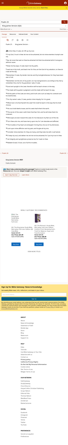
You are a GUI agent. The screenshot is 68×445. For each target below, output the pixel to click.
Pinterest (24, 417)
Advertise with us (26, 355)
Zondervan (24, 401)
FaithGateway (25, 381)
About (23, 321)
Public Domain (10, 163)
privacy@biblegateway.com (9, 309)
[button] (65, 3)
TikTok (23, 420)
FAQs (22, 347)
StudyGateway (25, 383)
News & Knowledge (27, 323)
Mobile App (24, 328)
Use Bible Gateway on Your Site (31, 352)
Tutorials (24, 350)
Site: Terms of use (27, 369)
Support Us (24, 338)
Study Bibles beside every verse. (33, 8)
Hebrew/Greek (23, 34)
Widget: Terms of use (28, 372)
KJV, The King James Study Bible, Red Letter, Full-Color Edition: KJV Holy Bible (22, 229)
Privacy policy (25, 359)
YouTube (23, 425)
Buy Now (16, 244)
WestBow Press (26, 398)
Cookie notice (25, 367)
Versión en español (27, 434)
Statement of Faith (27, 326)
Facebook (24, 412)
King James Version (12, 160)
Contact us (24, 357)
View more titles (34, 251)
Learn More (25, 175)
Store (22, 331)
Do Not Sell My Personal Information (34, 364)
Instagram (24, 415)
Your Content (34, 34)
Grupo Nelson (25, 391)
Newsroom (24, 335)
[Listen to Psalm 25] (27, 40)
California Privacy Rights (29, 362)
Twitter (23, 422)
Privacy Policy (50, 307)
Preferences (25, 436)
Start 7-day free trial (11, 175)
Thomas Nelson (26, 396)
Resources (13, 34)
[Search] (65, 22)
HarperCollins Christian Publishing (32, 388)
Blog (22, 333)
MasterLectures (26, 403)
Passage (4, 34)
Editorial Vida (25, 393)
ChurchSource (25, 386)
